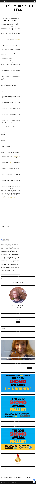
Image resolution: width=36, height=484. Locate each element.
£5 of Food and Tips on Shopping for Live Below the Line (15, 232)
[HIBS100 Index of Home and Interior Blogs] (4, 468)
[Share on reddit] (8, 226)
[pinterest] (20, 282)
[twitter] (13, 282)
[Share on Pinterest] (6, 226)
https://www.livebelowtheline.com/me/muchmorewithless (12, 197)
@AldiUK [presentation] (10, 162)
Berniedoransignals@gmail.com (14, 268)
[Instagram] (2, 1)
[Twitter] (1, 1)
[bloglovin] (18, 282)
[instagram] (15, 282)
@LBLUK (2, 39)
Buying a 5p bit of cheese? (4, 232)
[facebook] (17, 282)
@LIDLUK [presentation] (16, 156)
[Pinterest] (4, 1)
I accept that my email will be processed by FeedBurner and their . (15, 367)
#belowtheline (17, 39)
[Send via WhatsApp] (7, 226)
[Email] (9, 1)
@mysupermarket (12, 56)
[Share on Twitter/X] (5, 226)
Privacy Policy (14, 482)
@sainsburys (12, 71)
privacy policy (24, 367)
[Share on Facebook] (3, 226)
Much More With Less (18, 8)
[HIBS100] (5, 468)
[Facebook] (6, 1)
